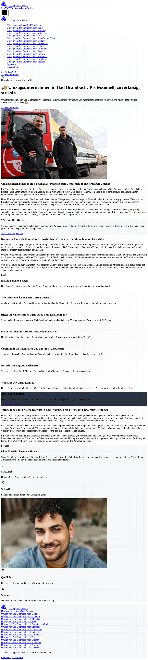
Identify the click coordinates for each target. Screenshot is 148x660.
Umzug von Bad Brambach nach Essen (25, 51)
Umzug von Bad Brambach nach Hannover (27, 56)
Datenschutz (12, 67)
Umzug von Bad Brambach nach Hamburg (26, 30)
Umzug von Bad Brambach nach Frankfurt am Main (31, 38)
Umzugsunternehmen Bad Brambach (24, 25)
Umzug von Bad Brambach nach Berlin (25, 28)
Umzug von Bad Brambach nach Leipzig (26, 46)
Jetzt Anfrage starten (10, 404)
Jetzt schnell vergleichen (12, 233)
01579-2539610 (8, 8)
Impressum (12, 64)
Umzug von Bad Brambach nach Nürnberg (26, 59)
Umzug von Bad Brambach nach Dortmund (27, 48)
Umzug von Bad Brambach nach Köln (24, 35)
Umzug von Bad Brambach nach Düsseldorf (27, 43)
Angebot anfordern (25, 8)
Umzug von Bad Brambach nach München (26, 33)
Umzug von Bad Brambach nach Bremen (26, 54)
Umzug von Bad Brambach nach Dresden (26, 61)
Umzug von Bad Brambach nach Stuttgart (26, 41)
